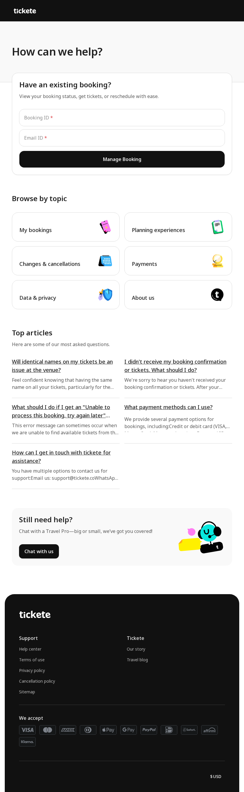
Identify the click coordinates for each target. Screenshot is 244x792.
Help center (30, 649)
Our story (136, 649)
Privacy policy (32, 670)
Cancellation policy (37, 681)
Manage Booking (122, 159)
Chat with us (39, 551)
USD (215, 776)
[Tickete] (25, 11)
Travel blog (137, 659)
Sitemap (27, 692)
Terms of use (32, 659)
